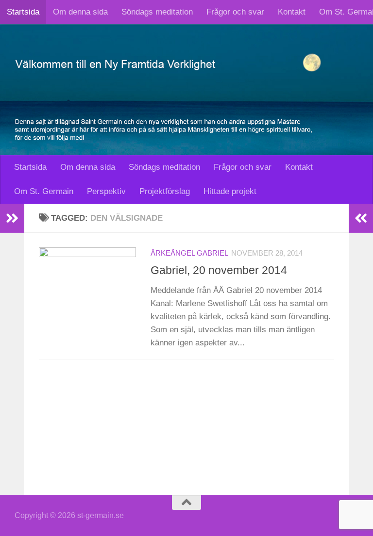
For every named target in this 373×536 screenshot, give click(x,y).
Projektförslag (164, 191)
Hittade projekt (229, 191)
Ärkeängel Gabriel (189, 253)
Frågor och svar (235, 11)
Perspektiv (106, 191)
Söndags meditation (157, 11)
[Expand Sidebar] (12, 218)
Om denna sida (80, 11)
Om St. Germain (43, 191)
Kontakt (291, 11)
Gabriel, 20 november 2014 (219, 270)
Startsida (23, 11)
